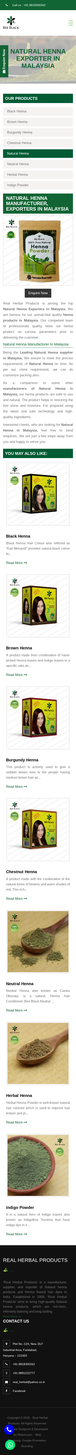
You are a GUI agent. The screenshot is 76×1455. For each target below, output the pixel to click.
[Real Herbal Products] (11, 22)
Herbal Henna (17, 174)
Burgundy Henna (19, 132)
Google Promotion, (34, 1440)
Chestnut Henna (19, 143)
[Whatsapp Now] (10, 1445)
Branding (27, 1446)
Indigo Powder (18, 185)
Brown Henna (17, 122)
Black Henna (16, 111)
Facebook (19, 1391)
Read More (15, 563)
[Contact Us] (9, 1430)
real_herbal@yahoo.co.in (29, 1382)
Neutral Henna (18, 164)
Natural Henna (18, 153)
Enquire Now (38, 293)
